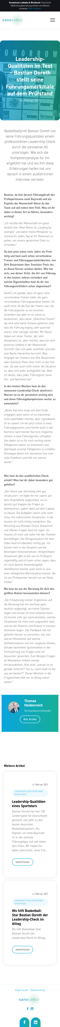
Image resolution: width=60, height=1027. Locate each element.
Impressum (21, 990)
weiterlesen (23, 862)
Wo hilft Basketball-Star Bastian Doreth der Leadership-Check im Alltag (30, 917)
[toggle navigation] (52, 20)
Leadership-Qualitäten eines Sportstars (28, 803)
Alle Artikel (30, 719)
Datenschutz (38, 990)
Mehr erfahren (35, 8)
